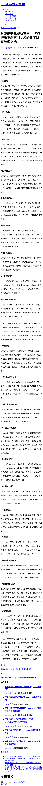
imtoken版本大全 (10, 20)
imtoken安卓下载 (10, 18)
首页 (6, 9)
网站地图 (4, 784)
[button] (5, 24)
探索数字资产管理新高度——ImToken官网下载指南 (23, 756)
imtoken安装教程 (10, 16)
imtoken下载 (9, 12)
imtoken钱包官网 (13, 4)
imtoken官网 (9, 14)
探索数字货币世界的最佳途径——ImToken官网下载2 (23, 767)
